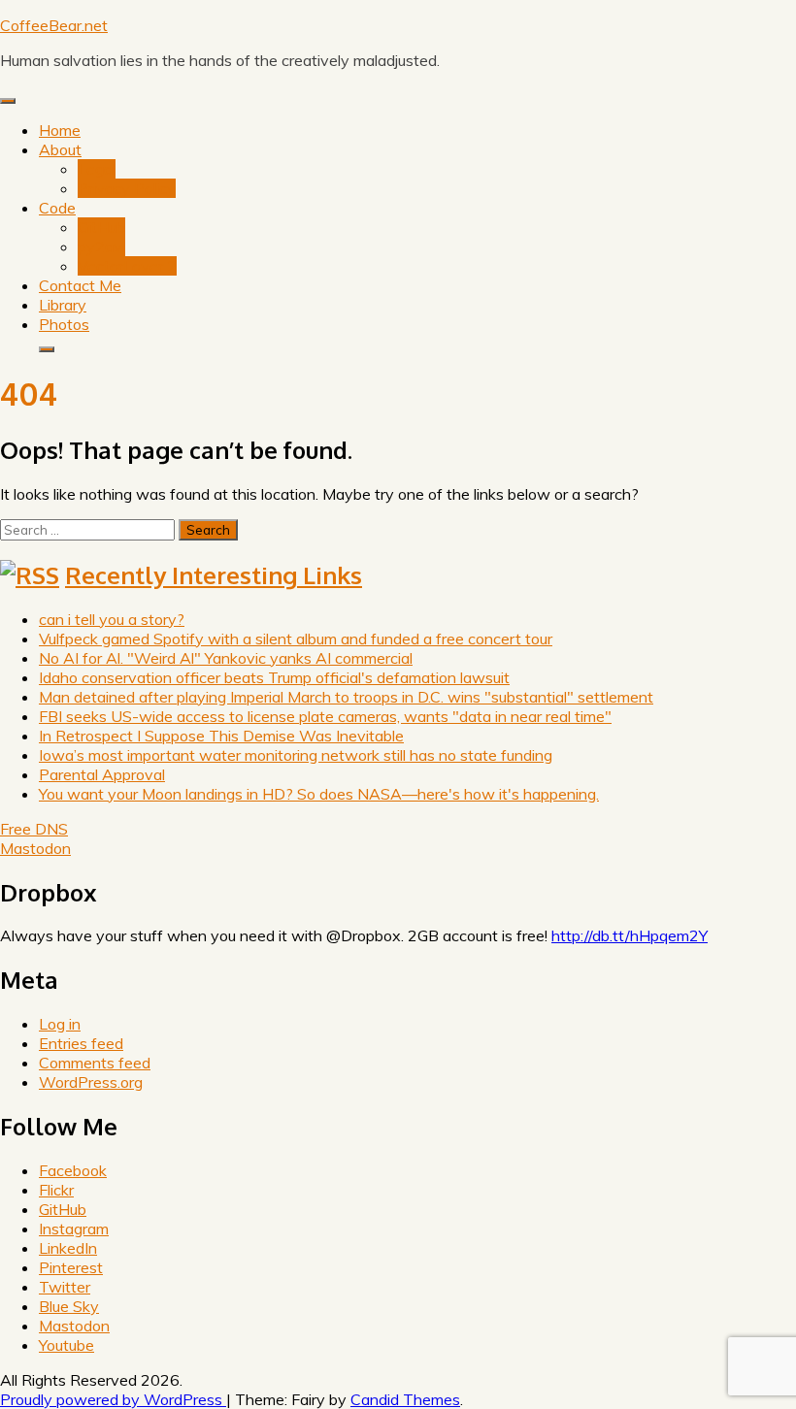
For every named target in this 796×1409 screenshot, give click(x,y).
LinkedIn (68, 1248)
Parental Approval (102, 774)
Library (62, 304)
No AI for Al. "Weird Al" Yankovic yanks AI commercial (226, 658)
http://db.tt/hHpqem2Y (629, 935)
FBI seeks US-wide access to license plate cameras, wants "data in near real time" (325, 716)
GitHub (101, 227)
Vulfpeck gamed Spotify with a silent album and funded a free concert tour (295, 638)
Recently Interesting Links (213, 575)
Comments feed (94, 1062)
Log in (60, 1023)
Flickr (56, 1189)
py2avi (101, 246)
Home (60, 130)
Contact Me (80, 285)
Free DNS (34, 828)
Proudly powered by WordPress (113, 1399)
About (60, 149)
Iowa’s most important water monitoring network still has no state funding (295, 755)
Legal (97, 169)
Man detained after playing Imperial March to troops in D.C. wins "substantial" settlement (346, 696)
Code (57, 207)
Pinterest (71, 1267)
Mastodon (35, 848)
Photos (64, 324)
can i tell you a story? (111, 619)
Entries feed (81, 1043)
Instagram (74, 1228)
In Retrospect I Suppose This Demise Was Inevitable (221, 735)
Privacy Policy (127, 188)
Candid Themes (405, 1399)
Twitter (64, 1286)
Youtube (66, 1345)
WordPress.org (91, 1082)
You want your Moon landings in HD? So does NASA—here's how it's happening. (319, 793)
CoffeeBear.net (54, 25)
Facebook (73, 1170)
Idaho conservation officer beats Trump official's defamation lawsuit (274, 677)
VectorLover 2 (127, 266)
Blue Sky (69, 1306)
